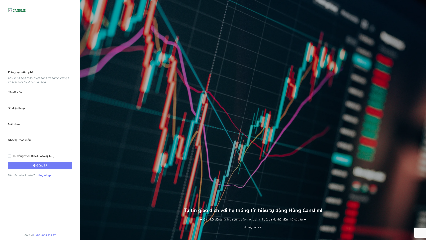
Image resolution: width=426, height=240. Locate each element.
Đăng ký (41, 166)
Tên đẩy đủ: (15, 92)
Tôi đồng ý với (33, 156)
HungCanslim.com (44, 235)
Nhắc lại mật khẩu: (19, 140)
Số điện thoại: (16, 108)
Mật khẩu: (14, 124)
